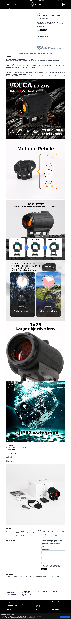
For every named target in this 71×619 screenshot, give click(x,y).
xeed (51, 49)
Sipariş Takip (38, 606)
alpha (43, 48)
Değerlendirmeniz (45, 549)
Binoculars (32, 8)
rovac (59, 48)
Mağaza (62, 8)
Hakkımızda (38, 608)
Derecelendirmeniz (45, 546)
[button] (38, 32)
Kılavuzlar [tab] (26, 53)
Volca (38, 13)
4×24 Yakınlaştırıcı (57, 591)
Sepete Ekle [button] (40, 597)
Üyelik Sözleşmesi (9, 609)
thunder (38, 49)
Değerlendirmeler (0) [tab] (47, 53)
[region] (35, 616)
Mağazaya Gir (24, 604)
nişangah (46, 48)
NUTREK (40, 50)
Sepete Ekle (43, 29)
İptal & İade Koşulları (10, 606)
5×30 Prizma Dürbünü (42, 591)
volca (49, 49)
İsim (42, 556)
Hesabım (38, 605)
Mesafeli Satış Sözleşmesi (11, 608)
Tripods (50, 8)
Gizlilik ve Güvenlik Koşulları (11, 605)
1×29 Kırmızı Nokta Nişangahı (11, 449)
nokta (49, 48)
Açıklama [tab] (21, 53)
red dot (54, 48)
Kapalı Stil (46, 47)
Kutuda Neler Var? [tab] (33, 53)
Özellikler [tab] (40, 53)
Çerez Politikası (9, 604)
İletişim (37, 609)
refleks (57, 48)
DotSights (42, 47)
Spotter (45, 8)
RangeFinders (25, 8)
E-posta (43, 560)
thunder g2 (41, 49)
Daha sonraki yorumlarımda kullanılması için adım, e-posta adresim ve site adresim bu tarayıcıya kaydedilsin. (53, 566)
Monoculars (38, 8)
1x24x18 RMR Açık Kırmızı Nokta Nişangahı (11, 592)
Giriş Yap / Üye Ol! (40, 604)
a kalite (41, 48)
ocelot (51, 48)
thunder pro (46, 49)
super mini (62, 48)
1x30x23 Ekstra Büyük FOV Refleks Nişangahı (27, 592)
